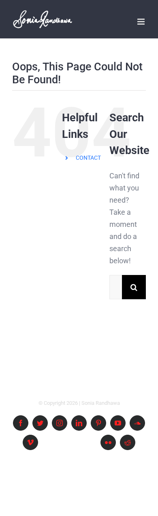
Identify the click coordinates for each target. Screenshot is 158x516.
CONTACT (88, 157)
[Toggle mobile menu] (141, 21)
